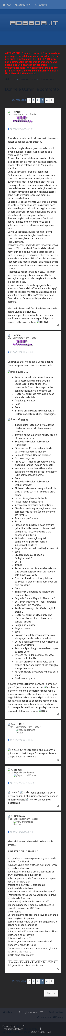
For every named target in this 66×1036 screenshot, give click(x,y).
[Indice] (33, 22)
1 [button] (33, 100)
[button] (29, 100)
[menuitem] (7, 4)
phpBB (19, 1026)
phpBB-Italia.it (32, 1029)
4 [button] (47, 100)
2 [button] (37, 100)
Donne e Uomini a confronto (32, 89)
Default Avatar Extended (16, 1032)
